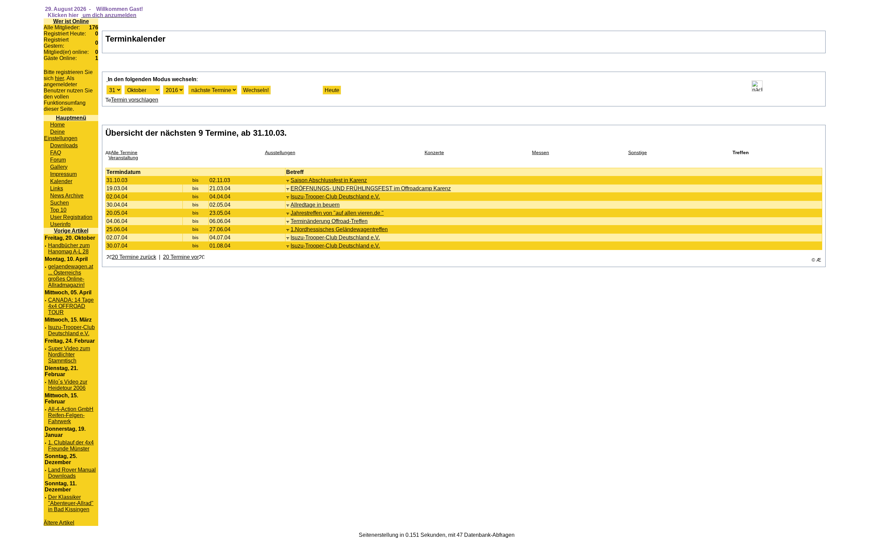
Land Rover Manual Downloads (72, 473)
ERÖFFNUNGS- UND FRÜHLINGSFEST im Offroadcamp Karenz (371, 188)
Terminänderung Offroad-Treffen (329, 221)
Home (57, 124)
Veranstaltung (123, 157)
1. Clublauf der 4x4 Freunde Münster (71, 446)
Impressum (63, 174)
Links (56, 188)
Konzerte (434, 152)
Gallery (59, 167)
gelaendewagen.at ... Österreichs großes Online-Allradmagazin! (70, 276)
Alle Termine (124, 152)
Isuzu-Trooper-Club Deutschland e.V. (71, 330)
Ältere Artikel (59, 523)
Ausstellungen (280, 152)
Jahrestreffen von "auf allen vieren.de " (337, 213)
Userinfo (60, 224)
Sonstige (637, 152)
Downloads (64, 145)
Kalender (61, 181)
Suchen (59, 203)
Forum (58, 160)
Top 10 (58, 210)
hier (59, 78)
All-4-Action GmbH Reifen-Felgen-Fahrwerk (70, 415)
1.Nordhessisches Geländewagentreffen (339, 229)
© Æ (816, 260)
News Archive (67, 195)
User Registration (71, 217)
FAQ (55, 152)
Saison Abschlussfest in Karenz (329, 180)
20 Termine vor (181, 257)
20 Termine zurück (134, 257)
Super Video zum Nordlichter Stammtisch (69, 354)
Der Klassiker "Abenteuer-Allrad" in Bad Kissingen (70, 503)
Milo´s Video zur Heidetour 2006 (67, 385)
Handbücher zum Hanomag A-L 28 (69, 248)
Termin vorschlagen (134, 100)
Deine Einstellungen (60, 135)
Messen (540, 152)
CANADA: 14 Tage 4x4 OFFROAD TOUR (71, 306)
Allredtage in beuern (315, 205)
